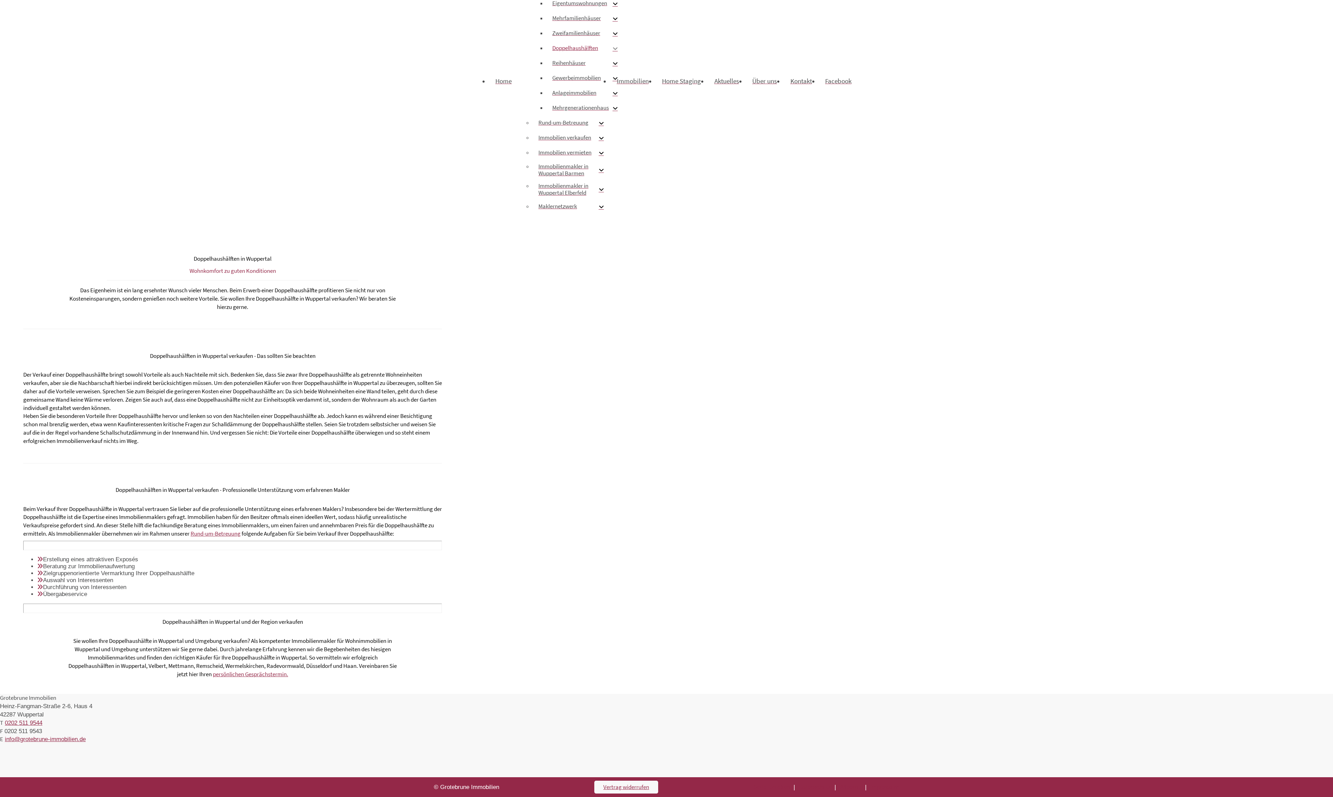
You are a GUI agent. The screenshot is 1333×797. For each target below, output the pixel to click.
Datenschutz (814, 787)
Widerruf (850, 787)
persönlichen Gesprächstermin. (250, 674)
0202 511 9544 (23, 723)
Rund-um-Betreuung (216, 533)
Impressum (884, 787)
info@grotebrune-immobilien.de (45, 739)
